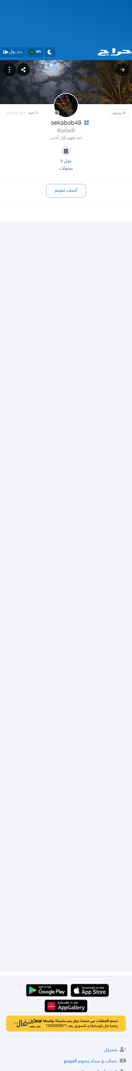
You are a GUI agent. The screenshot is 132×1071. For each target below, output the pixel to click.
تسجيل (110, 1050)
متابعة (119, 113)
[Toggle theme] (49, 52)
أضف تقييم (66, 190)
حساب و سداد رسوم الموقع (90, 1061)
